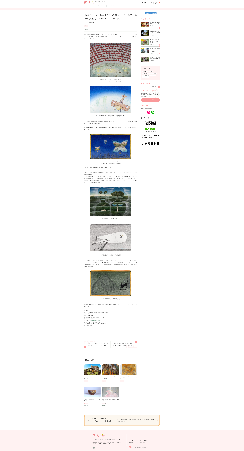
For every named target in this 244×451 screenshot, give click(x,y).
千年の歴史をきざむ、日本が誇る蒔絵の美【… (128, 377)
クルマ (151, 71)
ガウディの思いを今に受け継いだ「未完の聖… (109, 377)
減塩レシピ (145, 73)
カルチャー (123, 6)
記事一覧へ (154, 86)
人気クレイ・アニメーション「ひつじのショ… (92, 377)
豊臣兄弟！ (145, 71)
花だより (89, 6)
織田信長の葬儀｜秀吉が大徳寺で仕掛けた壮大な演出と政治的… (155, 24)
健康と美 (131, 442)
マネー (151, 73)
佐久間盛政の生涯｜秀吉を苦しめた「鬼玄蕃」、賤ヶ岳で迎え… (155, 41)
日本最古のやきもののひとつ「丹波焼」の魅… (92, 400)
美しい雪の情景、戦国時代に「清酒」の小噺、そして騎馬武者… (155, 50)
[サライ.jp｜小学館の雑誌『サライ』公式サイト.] (86, 9)
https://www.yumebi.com (94, 320)
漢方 (148, 76)
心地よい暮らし (136, 6)
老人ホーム (153, 75)
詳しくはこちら (150, 100)
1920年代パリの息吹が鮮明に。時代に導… (110, 400)
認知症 (155, 73)
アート (86, 25)
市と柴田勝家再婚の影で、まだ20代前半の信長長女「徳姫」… (155, 33)
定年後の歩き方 (146, 75)
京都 (144, 76)
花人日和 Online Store (145, 442)
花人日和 (91, 9)
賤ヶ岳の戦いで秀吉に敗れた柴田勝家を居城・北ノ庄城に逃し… (155, 59)
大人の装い (131, 440)
